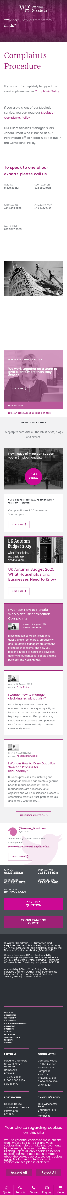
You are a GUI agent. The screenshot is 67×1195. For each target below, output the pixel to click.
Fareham (8, 185)
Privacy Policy (13, 976)
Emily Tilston (23, 687)
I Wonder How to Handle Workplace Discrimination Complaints (29, 614)
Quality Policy (33, 972)
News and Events (12, 1037)
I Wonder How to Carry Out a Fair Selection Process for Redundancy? (31, 767)
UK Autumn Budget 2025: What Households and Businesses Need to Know (32, 574)
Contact (8, 1043)
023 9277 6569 (15, 892)
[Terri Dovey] (13, 626)
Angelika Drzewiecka (27, 756)
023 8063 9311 (48, 873)
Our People (9, 1029)
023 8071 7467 (48, 882)
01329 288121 (13, 873)
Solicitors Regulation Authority (42, 945)
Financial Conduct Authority (20, 950)
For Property (10, 1018)
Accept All (19, 1172)
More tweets (19, 857)
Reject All (49, 1172)
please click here (38, 1162)
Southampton (42, 185)
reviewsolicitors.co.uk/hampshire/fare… (29, 846)
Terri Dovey (37, 627)
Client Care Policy (30, 969)
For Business (10, 1021)
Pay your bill (10, 1034)
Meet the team (16, 405)
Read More (18, 388)
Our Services (10, 1015)
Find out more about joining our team (29, 413)
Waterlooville (12, 226)
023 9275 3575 (15, 882)
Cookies (27, 976)
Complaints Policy (47, 91)
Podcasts (8, 1040)
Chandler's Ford (43, 205)
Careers (8, 1032)
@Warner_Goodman (32, 828)
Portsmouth (11, 205)
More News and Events (32, 815)
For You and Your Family (15, 1023)
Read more (18, 524)
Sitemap (39, 976)
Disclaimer (48, 974)
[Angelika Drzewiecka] (13, 747)
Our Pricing (9, 1026)
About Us (8, 1012)
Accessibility (11, 969)
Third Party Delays (29, 974)
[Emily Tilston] (13, 678)
